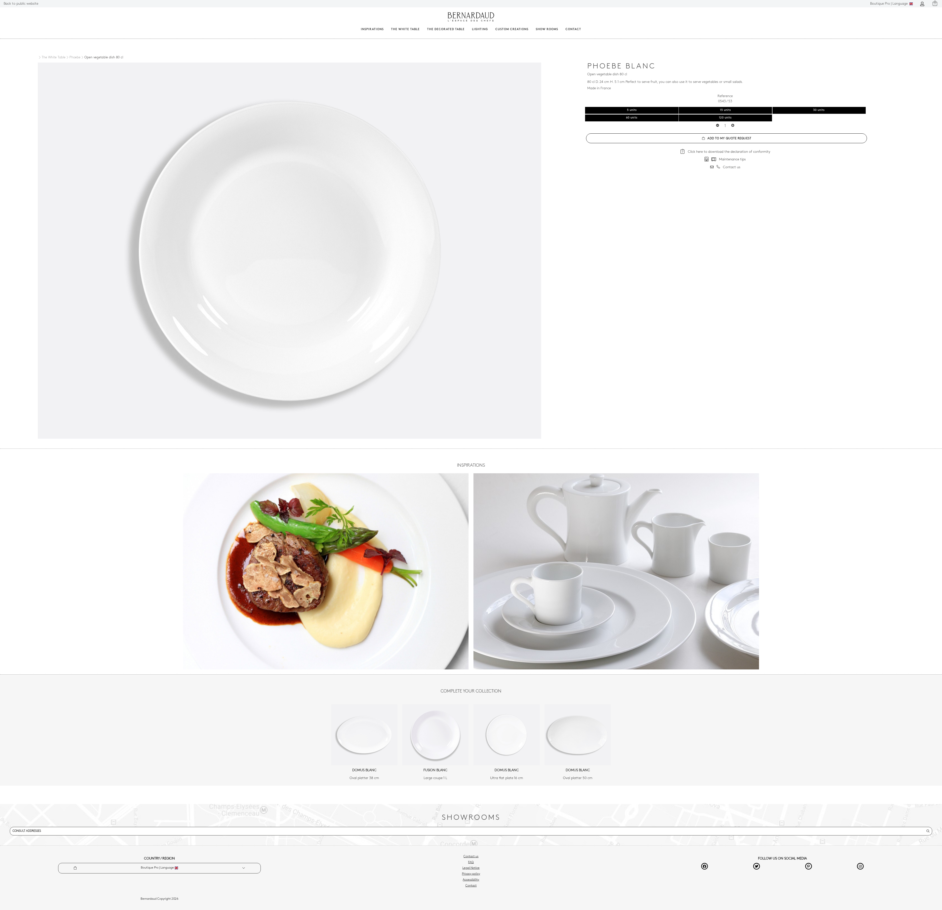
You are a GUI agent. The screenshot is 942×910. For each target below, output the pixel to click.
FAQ (471, 862)
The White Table (405, 29)
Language (889, 4)
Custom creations (511, 29)
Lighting (480, 29)
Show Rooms (547, 29)
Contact (573, 29)
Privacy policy (471, 873)
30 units (819, 110)
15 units (725, 110)
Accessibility (471, 879)
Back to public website (21, 4)
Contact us (470, 856)
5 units (632, 110)
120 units (725, 117)
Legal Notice (471, 868)
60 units (632, 117)
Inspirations (372, 29)
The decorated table (446, 29)
